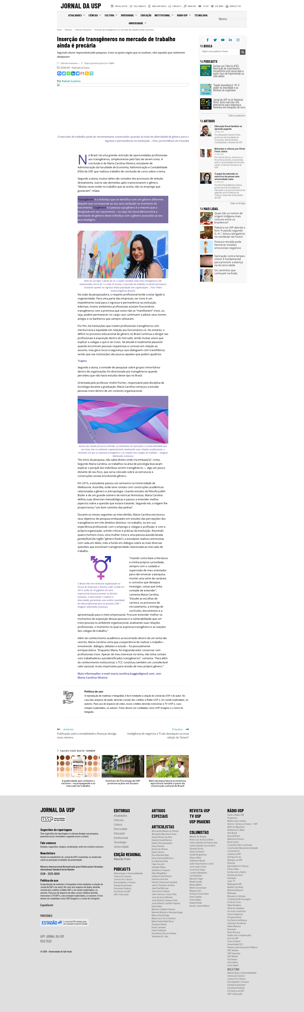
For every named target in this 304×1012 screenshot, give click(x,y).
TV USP (195, 816)
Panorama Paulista (122, 888)
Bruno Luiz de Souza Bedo (201, 839)
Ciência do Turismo (122, 876)
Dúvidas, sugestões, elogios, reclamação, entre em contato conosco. (72, 846)
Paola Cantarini (159, 927)
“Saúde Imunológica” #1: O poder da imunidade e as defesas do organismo (226, 87)
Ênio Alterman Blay (160, 855)
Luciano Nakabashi (198, 872)
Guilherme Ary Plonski (162, 876)
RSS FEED (46, 941)
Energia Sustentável (123, 885)
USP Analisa (232, 950)
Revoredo (231, 929)
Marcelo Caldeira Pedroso (163, 909)
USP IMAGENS (200, 821)
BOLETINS (233, 969)
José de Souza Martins (162, 897)
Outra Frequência (235, 914)
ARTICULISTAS (163, 826)
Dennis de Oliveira (160, 849)
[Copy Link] (87, 73)
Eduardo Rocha (196, 848)
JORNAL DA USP (81, 5)
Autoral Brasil (233, 836)
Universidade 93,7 (235, 944)
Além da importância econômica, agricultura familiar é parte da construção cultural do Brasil (167, 783)
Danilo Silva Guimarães (162, 843)
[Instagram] (238, 40)
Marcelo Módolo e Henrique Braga (167, 912)
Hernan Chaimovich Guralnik (164, 882)
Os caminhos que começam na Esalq (225, 271)
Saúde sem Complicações (239, 935)
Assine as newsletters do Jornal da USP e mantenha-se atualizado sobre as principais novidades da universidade (70, 858)
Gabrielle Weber (159, 867)
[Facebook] (59, 73)
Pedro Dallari (195, 900)
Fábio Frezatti (158, 864)
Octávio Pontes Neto (199, 894)
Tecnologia (200, 15)
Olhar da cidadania (235, 908)
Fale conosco (48, 843)
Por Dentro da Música (237, 920)
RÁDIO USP (235, 810)
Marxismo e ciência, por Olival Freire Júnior (230, 150)
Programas (232, 818)
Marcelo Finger (196, 878)
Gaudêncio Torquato (161, 870)
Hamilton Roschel (160, 879)
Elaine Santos (158, 852)
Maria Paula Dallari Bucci (163, 921)
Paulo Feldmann (159, 930)
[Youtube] (222, 40)
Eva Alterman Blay (160, 861)
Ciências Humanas (69, 63)
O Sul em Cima (234, 902)
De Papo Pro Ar (234, 857)
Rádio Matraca (234, 926)
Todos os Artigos (237, 203)
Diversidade (127, 15)
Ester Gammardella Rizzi (163, 858)
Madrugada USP (234, 884)
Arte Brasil (232, 833)
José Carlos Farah (198, 866)
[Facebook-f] (207, 40)
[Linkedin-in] (230, 40)
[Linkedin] (73, 73)
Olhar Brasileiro (234, 905)
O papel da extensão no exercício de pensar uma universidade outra (227, 176)
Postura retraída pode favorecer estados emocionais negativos (227, 245)
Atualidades (75, 15)
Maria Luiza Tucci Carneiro (164, 918)
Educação (146, 15)
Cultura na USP (234, 854)
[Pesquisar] (242, 52)
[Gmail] (82, 73)
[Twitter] (64, 73)
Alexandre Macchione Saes (164, 834)
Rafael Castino (71, 81)
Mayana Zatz (196, 891)
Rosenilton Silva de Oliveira (164, 933)
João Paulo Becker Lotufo (202, 863)
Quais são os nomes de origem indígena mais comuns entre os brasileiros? (228, 217)
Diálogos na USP (234, 860)
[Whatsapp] (68, 73)
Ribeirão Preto (122, 859)
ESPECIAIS (160, 816)
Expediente (46, 905)
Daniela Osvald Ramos (162, 840)
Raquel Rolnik (196, 903)
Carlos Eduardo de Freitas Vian (203, 842)
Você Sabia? (233, 965)
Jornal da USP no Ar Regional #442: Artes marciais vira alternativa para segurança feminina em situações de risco (229, 103)
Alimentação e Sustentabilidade (128, 873)
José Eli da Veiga (197, 869)
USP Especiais (233, 953)
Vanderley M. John (160, 936)
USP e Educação (121, 894)
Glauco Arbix (195, 857)
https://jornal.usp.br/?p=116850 (99, 63)
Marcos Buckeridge (160, 915)
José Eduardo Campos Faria (164, 900)
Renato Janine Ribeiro (199, 906)
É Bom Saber (233, 869)
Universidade (136, 23)
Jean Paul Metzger (160, 888)
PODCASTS (122, 869)
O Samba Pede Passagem (239, 899)
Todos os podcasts (236, 115)
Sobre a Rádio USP (235, 815)
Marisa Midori (196, 885)
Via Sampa (232, 959)
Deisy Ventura (158, 846)
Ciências (93, 15)
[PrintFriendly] (91, 73)
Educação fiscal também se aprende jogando (228, 127)
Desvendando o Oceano (125, 882)
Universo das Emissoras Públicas (242, 947)
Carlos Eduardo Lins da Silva (202, 845)
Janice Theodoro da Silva (163, 885)
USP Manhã (232, 956)
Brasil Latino (233, 842)
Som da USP (233, 938)
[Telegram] (78, 73)
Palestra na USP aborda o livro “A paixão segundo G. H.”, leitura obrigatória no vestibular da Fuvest (229, 232)
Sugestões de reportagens (56, 830)
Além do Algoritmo (236, 827)
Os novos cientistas (236, 911)
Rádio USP (182, 15)
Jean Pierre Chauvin (161, 891)
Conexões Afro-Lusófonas (239, 845)
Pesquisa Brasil (234, 917)
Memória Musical (235, 890)
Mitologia (231, 893)
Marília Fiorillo (196, 882)
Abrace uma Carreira (236, 821)
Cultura (109, 15)
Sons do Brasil (234, 941)
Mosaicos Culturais (236, 896)
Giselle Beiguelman (198, 854)
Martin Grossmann (198, 888)
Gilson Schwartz (197, 851)
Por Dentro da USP (122, 891)
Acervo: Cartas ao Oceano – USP (242, 824)
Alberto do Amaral (198, 836)
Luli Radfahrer (196, 875)
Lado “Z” (231, 881)
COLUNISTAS (199, 832)
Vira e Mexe (232, 962)
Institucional (162, 15)
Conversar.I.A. (233, 851)
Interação (231, 878)
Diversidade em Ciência (237, 866)
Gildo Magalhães (159, 873)
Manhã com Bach (235, 887)
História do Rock (235, 875)
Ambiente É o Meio (236, 830)
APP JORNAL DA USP (52, 936)
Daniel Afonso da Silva (162, 837)
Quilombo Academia (236, 923)
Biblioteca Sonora (235, 839)
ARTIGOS (158, 810)
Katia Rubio (157, 906)
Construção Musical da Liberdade (242, 848)
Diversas (231, 863)
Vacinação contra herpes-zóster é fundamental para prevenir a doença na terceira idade (229, 260)
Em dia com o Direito (236, 872)
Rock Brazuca (233, 932)
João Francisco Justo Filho (164, 894)
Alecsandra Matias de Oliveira (165, 831)
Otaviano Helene (159, 924)
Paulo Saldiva (196, 897)
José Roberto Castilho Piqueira (166, 903)
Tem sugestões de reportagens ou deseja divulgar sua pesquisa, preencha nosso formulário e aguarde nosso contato (69, 835)
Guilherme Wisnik (197, 860)
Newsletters (47, 853)
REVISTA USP (200, 810)
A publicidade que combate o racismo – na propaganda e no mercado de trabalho (78, 783)
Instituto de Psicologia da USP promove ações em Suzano (123, 782)
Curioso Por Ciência (123, 879)
